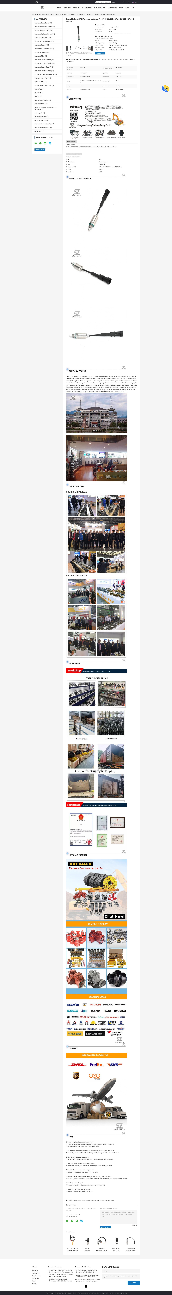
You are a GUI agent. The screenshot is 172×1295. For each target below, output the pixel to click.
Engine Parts (38, 89)
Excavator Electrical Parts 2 (43, 85)
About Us (76, 8)
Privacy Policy (49, 1293)
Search (113, 2)
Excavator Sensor (49, 14)
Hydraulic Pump (39, 82)
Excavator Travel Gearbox (42, 60)
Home (59, 8)
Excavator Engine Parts (41, 30)
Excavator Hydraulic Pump (42, 34)
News (121, 8)
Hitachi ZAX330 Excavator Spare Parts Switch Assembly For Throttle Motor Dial (61, 1271)
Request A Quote (126, 2)
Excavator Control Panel (42, 67)
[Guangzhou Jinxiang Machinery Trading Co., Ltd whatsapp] (41, 143)
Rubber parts (38, 113)
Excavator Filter (39, 56)
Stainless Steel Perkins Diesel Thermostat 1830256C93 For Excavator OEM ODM (60, 1280)
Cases (127, 8)
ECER (126, 1293)
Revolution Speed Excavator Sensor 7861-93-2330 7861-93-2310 (72, 1250)
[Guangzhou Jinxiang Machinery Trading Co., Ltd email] (36, 143)
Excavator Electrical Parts (42, 27)
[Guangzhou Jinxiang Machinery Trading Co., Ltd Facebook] (36, 2)
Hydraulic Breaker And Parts (43, 124)
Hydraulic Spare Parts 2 (41, 78)
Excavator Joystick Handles (43, 63)
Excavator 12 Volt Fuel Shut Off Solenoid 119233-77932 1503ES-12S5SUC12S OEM (88, 1281)
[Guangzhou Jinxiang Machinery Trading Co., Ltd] (42, 8)
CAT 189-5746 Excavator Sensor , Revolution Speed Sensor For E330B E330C (130, 1250)
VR (133, 8)
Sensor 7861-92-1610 (91, 1200)
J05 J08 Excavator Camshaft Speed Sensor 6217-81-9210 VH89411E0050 (87, 1250)
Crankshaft (37, 93)
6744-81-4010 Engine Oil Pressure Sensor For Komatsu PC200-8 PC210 (116, 1250)
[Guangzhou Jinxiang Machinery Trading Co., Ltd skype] (51, 143)
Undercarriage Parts (40, 120)
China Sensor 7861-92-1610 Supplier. (62, 1293)
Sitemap (34, 1283)
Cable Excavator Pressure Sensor (77, 1200)
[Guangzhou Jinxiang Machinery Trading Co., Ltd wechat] (46, 143)
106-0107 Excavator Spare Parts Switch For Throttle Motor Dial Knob (61, 1275)
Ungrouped (37, 131)
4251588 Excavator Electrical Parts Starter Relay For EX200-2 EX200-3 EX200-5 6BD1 (86, 1271)
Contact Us (112, 8)
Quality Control (100, 8)
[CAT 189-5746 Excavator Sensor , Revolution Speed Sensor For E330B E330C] (130, 1241)
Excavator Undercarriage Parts (44, 74)
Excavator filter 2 (39, 104)
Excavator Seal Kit (40, 52)
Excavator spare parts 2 (42, 127)
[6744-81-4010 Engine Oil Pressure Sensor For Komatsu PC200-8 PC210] (116, 1241)
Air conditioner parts (40, 116)
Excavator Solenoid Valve (42, 41)
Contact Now (100, 53)
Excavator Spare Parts (41, 23)
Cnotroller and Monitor (41, 100)
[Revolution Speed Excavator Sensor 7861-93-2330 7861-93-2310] (72, 1241)
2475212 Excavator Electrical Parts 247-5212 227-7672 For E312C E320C (88, 1276)
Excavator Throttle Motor (42, 71)
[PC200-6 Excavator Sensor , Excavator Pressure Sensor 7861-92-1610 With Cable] (101, 1241)
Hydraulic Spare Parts (41, 38)
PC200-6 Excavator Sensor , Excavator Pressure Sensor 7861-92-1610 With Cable (101, 1250)
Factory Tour (87, 8)
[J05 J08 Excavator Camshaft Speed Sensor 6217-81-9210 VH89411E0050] (87, 1241)
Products (67, 8)
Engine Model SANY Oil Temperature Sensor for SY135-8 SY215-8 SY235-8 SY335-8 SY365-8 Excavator (79, 54)
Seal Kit (36, 96)
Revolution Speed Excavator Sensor (105, 1200)
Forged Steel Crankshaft (42, 49)
